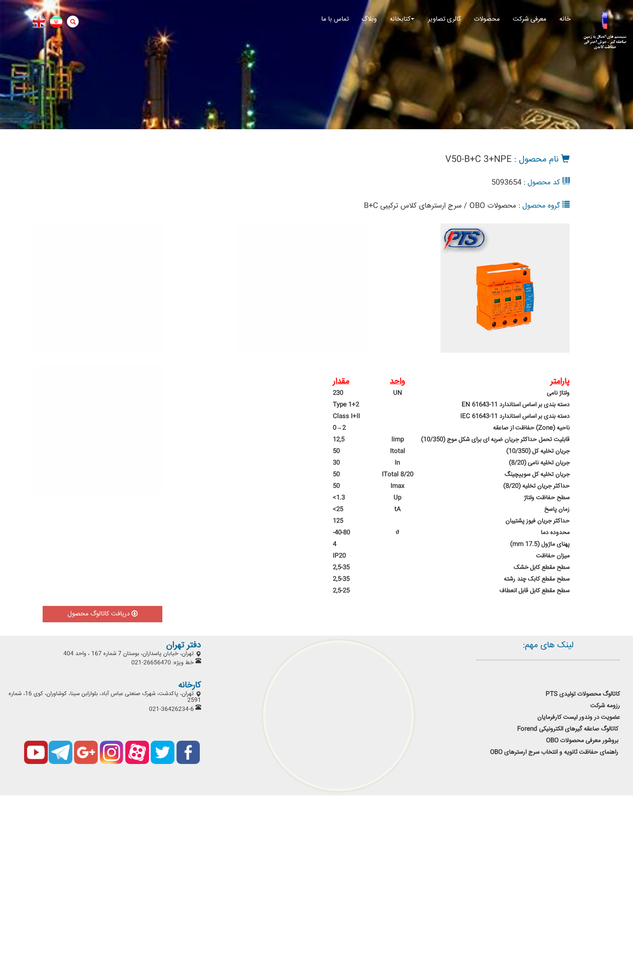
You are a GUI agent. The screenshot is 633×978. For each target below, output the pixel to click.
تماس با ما (335, 19)
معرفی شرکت (529, 19)
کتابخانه (400, 19)
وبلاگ (369, 19)
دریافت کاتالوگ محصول (99, 614)
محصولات (487, 19)
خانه (565, 19)
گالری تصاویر (444, 19)
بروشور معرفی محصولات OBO (583, 740)
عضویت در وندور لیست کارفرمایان (578, 717)
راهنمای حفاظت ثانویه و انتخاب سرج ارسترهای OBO (554, 752)
